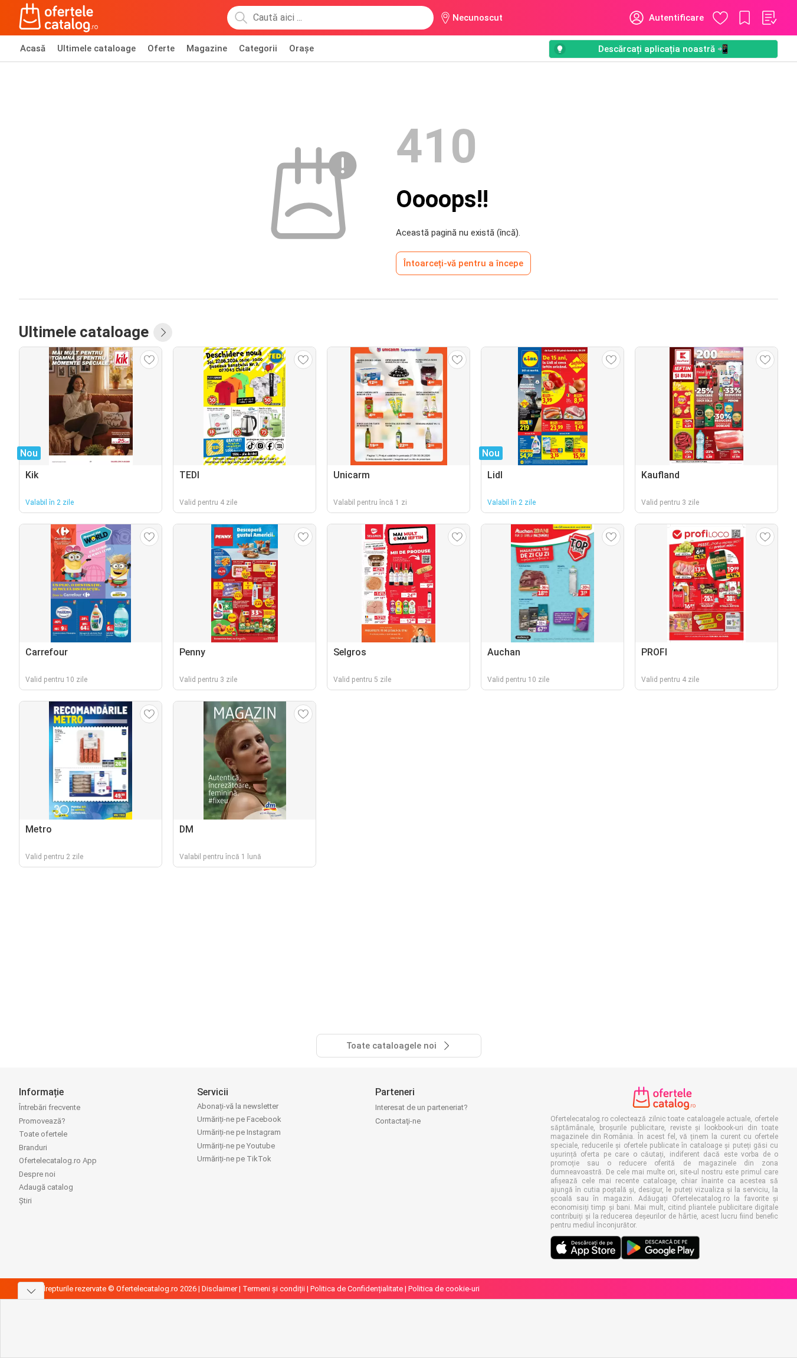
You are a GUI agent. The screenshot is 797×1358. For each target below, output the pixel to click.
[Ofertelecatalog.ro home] (59, 17)
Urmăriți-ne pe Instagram (239, 1132)
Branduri (33, 1147)
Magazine (206, 48)
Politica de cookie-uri (444, 1288)
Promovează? (42, 1121)
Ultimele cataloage (96, 48)
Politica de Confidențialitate (356, 1288)
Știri (25, 1200)
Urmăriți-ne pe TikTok (234, 1158)
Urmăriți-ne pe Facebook (239, 1119)
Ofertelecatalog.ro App (58, 1160)
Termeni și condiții (273, 1288)
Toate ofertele (43, 1134)
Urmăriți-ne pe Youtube (236, 1145)
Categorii (258, 48)
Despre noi (37, 1174)
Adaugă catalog (46, 1187)
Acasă (32, 48)
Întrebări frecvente (49, 1107)
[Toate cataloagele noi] (162, 332)
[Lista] (768, 17)
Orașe (301, 48)
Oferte (161, 48)
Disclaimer (219, 1288)
